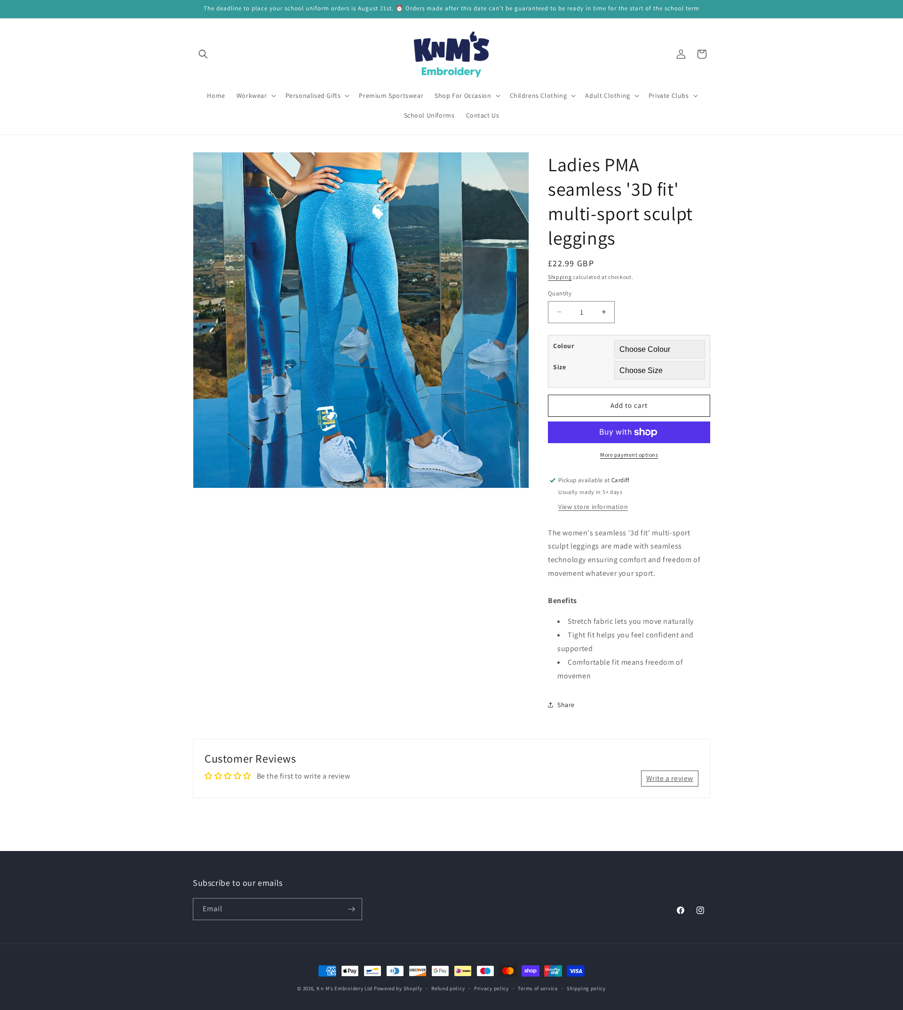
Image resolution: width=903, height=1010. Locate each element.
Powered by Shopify (398, 988)
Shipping (560, 276)
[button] (203, 54)
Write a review (669, 778)
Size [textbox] (559, 367)
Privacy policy (491, 988)
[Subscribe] (351, 909)
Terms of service (537, 988)
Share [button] (566, 704)
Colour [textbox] (563, 346)
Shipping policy (586, 988)
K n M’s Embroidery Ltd (344, 988)
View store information (593, 506)
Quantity (559, 293)
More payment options (629, 454)
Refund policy (448, 988)
